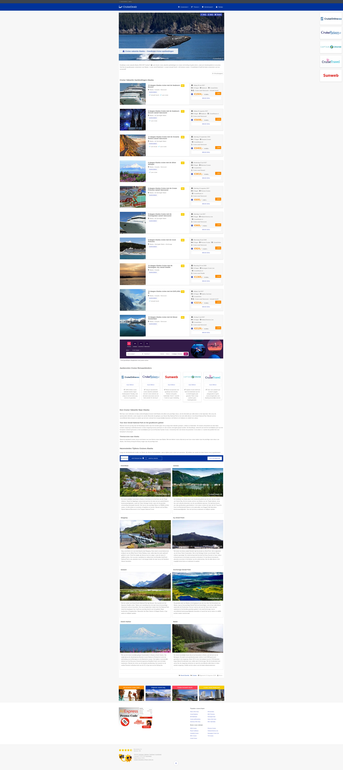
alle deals (130, 384)
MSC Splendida (211, 721)
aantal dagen (153, 458)
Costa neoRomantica (195, 719)
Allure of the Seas (194, 711)
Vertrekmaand (208, 7)
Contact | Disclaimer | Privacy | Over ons (143, 759)
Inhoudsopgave (218, 73)
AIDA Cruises (193, 728)
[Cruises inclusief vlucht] (184, 695)
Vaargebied (153, 92)
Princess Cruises (212, 728)
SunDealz (141, 754)
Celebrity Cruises (194, 733)
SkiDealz (146, 754)
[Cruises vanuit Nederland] (211, 695)
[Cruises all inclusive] (131, 695)
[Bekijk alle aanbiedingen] (331, 18)
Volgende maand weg (158, 687)
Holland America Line (213, 730)
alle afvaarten (214, 458)
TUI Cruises (210, 735)
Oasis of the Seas (212, 719)
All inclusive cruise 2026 (131, 687)
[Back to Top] (176, 763)
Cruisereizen (184, 7)
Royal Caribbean (194, 730)
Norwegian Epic (211, 716)
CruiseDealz (158, 754)
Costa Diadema (194, 714)
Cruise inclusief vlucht (184, 687)
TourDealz (152, 754)
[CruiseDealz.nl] (126, 750)
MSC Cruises (193, 735)
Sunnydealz (148, 756)
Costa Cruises (193, 738)
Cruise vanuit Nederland (212, 687)
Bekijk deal (206, 98)
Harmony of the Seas (195, 721)
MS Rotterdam (193, 716)
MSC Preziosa (211, 714)
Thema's (196, 7)
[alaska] (124, 458)
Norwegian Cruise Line (213, 733)
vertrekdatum (136, 458)
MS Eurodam (211, 711)
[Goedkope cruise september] (158, 695)
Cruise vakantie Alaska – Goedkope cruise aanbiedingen (149, 51)
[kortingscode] (136, 717)
